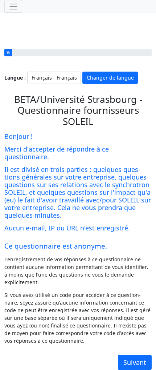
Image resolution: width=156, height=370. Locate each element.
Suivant (134, 362)
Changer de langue (110, 77)
